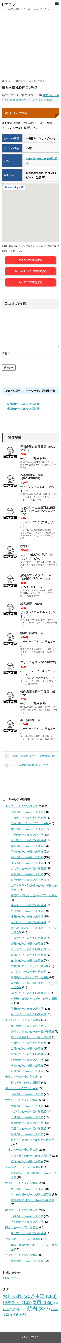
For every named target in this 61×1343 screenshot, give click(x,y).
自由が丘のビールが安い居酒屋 (30, 823)
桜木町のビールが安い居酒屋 (28, 1054)
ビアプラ (8, 4)
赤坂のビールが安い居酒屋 (27, 812)
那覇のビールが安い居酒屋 (27, 1260)
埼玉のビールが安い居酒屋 (21, 1088)
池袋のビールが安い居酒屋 (35, 99)
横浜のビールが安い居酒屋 (27, 1065)
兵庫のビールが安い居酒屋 (21, 1149)
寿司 (43, 1302)
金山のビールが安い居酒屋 (27, 1189)
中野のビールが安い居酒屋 (27, 834)
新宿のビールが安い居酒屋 (27, 857)
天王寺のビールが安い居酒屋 (28, 1128)
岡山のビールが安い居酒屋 (21, 1227)
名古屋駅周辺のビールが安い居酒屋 (32, 1200)
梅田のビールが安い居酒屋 (27, 1134)
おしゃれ (19, 1296)
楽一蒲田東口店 (30, 720)
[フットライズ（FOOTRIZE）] (10, 669)
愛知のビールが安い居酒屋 (21, 1183)
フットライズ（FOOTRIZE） (39, 662)
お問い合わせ (11, 1277)
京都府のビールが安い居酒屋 (22, 1167)
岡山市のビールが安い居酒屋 (28, 1233)
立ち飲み (16, 1314)
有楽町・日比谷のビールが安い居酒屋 (34, 895)
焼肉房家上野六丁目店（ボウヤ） (37, 693)
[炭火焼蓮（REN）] (10, 610)
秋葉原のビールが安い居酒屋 (28, 905)
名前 (6, 353)
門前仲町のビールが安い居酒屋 (30, 966)
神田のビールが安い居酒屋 (27, 916)
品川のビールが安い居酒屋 (27, 911)
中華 (46, 1296)
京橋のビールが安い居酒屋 (27, 1122)
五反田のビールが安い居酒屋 (28, 922)
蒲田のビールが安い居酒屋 (27, 1008)
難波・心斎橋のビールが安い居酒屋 (32, 1139)
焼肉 (38, 1308)
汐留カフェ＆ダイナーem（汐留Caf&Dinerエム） (36, 577)
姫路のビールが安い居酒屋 (27, 1161)
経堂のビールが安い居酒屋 (27, 829)
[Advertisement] (30, 44)
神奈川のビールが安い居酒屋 (22, 1020)
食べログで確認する (30, 282)
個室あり (17, 1302)
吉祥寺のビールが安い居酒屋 (28, 938)
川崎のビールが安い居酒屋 (27, 1059)
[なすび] (10, 553)
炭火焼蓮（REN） (32, 603)
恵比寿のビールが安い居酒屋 (28, 868)
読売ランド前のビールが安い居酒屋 (32, 1031)
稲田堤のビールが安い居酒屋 (28, 1042)
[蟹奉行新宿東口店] (10, 640)
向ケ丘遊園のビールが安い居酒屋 (31, 1037)
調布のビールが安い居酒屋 (27, 846)
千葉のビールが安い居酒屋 (21, 1076)
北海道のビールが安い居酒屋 (22, 1239)
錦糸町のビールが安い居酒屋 (28, 954)
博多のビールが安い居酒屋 (27, 1221)
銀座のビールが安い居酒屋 (27, 879)
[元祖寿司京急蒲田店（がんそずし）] (10, 453)
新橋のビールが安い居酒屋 (27, 874)
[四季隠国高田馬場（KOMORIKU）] (10, 482)
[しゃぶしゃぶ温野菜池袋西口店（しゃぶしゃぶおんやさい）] (10, 514)
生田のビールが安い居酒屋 (27, 1048)
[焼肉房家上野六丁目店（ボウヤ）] (10, 698)
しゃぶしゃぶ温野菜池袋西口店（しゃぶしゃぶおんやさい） (37, 510)
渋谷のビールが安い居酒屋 (27, 851)
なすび (24, 546)
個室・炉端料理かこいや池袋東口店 (34, 756)
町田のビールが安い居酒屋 (27, 1071)
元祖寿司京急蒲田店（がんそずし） (37, 448)
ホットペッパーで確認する (30, 271)
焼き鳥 (18, 1309)
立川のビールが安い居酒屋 (27, 960)
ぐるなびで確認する (30, 260)
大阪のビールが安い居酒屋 (21, 1099)
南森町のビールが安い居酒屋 (28, 1111)
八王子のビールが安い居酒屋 (28, 1014)
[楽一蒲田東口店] (10, 727)
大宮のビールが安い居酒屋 (27, 1094)
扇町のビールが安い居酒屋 (27, 1106)
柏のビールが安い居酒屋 (25, 1082)
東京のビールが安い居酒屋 (23, 403)
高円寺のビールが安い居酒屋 (28, 840)
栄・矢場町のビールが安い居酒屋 (31, 1194)
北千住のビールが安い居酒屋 (28, 949)
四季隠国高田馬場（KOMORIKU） (31, 477)
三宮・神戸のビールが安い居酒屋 (31, 1155)
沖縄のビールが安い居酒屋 (21, 1255)
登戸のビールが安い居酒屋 (27, 1025)
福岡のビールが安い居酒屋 (21, 1210)
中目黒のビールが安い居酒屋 (28, 817)
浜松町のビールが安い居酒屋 (28, 993)
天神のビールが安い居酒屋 (27, 1216)
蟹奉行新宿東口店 (31, 633)
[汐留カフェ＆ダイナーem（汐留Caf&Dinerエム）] (10, 582)
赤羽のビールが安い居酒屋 (27, 943)
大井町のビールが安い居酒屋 (28, 971)
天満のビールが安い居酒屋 (27, 1117)
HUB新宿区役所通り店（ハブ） (31, 765)
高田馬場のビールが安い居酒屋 (30, 977)
